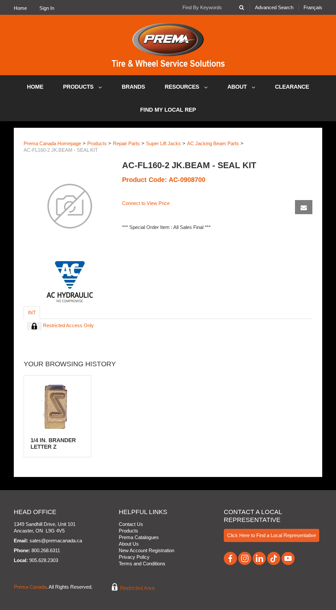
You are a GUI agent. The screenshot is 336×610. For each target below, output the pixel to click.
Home (20, 8)
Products (79, 87)
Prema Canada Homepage (52, 143)
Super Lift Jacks (163, 143)
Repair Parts (126, 143)
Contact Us (131, 524)
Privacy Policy (134, 557)
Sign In (46, 8)
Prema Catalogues (139, 537)
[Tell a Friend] (303, 207)
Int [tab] (32, 312)
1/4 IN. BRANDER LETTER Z (53, 443)
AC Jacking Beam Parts (213, 143)
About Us (129, 544)
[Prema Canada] (168, 45)
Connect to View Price (146, 203)
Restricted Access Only (68, 325)
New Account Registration (146, 550)
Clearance (292, 87)
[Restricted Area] (128, 587)
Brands (133, 87)
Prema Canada (30, 587)
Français (313, 7)
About (237, 87)
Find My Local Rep (168, 110)
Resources (183, 87)
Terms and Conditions (142, 563)
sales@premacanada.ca (56, 540)
